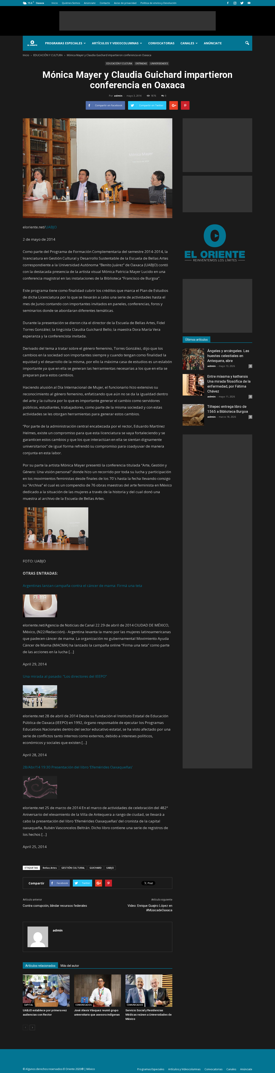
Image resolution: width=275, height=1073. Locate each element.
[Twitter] (242, 3)
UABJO (51, 227)
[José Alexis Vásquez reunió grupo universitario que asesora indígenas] (97, 990)
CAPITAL (28, 1004)
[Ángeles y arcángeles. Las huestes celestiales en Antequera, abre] (193, 359)
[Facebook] (228, 3)
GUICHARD (96, 867)
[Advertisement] (137, 21)
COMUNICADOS (83, 1004)
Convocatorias (161, 43)
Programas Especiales (63, 43)
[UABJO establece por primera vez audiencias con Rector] (46, 990)
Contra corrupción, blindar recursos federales (55, 906)
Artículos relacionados (40, 965)
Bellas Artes (50, 867)
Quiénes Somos (71, 3)
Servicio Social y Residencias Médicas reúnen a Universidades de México (148, 1015)
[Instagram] (235, 3)
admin (118, 95)
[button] (247, 43)
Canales (187, 43)
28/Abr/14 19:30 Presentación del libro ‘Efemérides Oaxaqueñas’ (78, 767)
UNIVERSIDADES (159, 63)
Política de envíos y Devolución (158, 3)
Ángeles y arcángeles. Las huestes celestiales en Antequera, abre (228, 356)
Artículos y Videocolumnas (115, 43)
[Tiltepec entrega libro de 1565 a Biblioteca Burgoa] (193, 415)
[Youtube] (249, 3)
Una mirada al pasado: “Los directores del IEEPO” (65, 676)
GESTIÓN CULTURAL (73, 867)
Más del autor (70, 965)
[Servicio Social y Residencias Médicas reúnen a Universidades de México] (148, 990)
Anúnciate (90, 3)
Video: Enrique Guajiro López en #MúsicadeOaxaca (150, 908)
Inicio (55, 3)
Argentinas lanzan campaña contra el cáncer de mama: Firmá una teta (82, 585)
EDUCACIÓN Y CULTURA (119, 63)
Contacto (105, 3)
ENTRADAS (141, 63)
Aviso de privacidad (125, 3)
